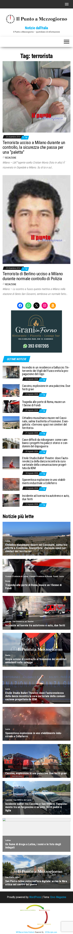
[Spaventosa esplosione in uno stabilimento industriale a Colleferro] (11, 484)
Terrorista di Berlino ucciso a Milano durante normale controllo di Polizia (33, 276)
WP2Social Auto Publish (25, 932)
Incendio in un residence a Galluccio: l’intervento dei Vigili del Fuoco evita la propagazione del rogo (45, 371)
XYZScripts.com (51, 932)
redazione (10, 157)
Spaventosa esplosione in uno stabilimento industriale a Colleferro (44, 481)
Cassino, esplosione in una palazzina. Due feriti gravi (46, 387)
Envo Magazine (58, 897)
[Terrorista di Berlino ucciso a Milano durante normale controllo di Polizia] (36, 219)
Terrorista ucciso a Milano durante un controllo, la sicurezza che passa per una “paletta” (34, 147)
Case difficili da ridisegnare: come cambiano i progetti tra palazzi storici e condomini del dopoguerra (45, 443)
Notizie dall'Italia (36, 28)
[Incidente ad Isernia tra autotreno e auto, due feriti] (11, 500)
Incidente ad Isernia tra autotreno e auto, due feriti (45, 497)
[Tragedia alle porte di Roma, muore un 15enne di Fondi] (11, 406)
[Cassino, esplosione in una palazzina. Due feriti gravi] (11, 390)
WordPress (35, 897)
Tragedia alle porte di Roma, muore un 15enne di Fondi (43, 403)
